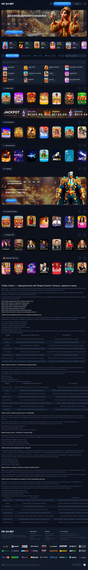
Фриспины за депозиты (35, 538)
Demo (6, 105)
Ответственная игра (49, 535)
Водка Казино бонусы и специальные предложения (15, 303)
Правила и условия (49, 533)
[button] (3, 55)
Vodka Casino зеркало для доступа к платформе (14, 304)
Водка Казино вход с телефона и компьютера (13, 306)
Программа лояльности (35, 535)
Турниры (32, 537)
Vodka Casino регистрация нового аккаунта (13, 308)
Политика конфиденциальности (50, 538)
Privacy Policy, (82, 537)
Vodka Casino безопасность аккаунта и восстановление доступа (18, 312)
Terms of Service (64, 539)
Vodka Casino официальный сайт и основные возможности (17, 301)
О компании (32, 533)
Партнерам (47, 540)
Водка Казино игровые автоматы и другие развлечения (16, 310)
